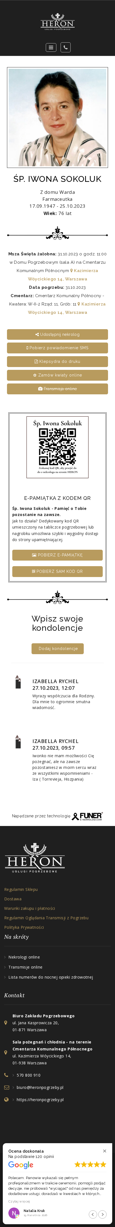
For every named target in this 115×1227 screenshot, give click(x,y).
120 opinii (44, 1156)
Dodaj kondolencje (58, 648)
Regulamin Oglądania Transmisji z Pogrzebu (46, 917)
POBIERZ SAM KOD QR (59, 571)
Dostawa (12, 898)
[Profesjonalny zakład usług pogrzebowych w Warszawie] (57, 21)
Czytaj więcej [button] (19, 1201)
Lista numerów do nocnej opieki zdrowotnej (50, 977)
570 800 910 (28, 1075)
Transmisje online (25, 967)
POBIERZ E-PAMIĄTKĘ (60, 555)
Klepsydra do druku (59, 361)
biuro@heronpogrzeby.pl (40, 1087)
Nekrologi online (24, 957)
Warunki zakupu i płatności (29, 908)
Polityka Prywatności (24, 927)
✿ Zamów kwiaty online (57, 375)
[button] (104, 1150)
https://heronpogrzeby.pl (40, 1099)
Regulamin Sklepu (21, 889)
